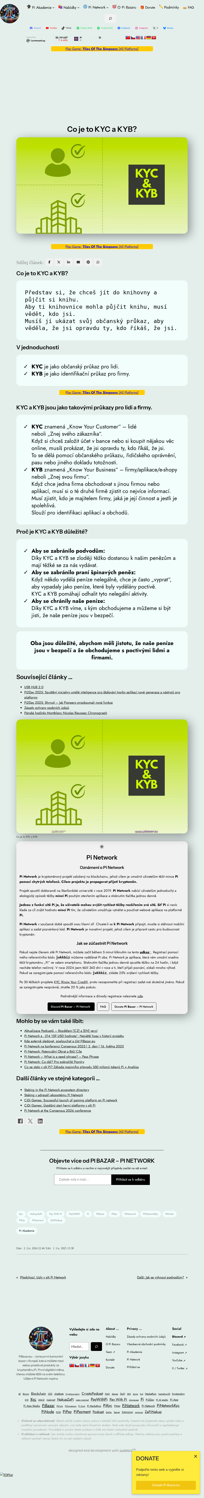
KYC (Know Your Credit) (71, 982)
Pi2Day (150, 1400)
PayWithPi (74, 1214)
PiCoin (60, 1406)
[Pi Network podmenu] (107, 7)
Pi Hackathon (94, 1406)
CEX (50, 1394)
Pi (88, 1214)
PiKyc (114, 1214)
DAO (107, 1394)
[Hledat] (96, 1346)
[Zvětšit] (182, 724)
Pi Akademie (26, 1231)
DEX (129, 1394)
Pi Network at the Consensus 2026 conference (57, 1110)
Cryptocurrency (73, 1394)
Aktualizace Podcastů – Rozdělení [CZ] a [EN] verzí (60, 1030)
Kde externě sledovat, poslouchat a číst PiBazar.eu (59, 1041)
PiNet (117, 1406)
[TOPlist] (6, 1475)
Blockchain (38, 1393)
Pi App (174, 1400)
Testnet (117, 1412)
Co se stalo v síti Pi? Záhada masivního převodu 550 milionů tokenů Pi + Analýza (81, 1067)
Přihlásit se (133, 1367)
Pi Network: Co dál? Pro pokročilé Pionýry (54, 1061)
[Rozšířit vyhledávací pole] (110, 18)
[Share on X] (30, 1121)
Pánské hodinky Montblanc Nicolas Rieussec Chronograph (65, 712)
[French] (143, 38)
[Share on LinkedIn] (40, 1121)
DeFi (122, 1394)
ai (20, 1394)
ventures (139, 1412)
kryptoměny (178, 1394)
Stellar (109, 1412)
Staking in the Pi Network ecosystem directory (56, 1089)
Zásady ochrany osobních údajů (46, 707)
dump (135, 1394)
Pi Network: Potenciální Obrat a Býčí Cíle (53, 1051)
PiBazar (100, 1214)
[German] (148, 38)
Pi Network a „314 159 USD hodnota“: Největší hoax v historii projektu (74, 1035)
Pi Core (81, 1406)
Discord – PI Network (70, 1007)
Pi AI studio (162, 1400)
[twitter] (59, 262)
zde (140, 996)
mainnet (51, 1400)
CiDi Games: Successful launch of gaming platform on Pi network (70, 1100)
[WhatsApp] (98, 262)
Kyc (21, 1214)
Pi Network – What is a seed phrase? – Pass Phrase (61, 1056)
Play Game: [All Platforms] (102, 48)
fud (141, 1394)
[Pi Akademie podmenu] (53, 7)
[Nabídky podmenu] (78, 7)
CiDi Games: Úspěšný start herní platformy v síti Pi (59, 1105)
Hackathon (150, 1394)
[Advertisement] (102, 83)
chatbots (59, 1394)
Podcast (98, 1411)
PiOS (58, 1412)
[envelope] (78, 262)
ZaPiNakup (56, 1220)
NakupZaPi (36, 1214)
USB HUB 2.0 (33, 687)
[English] (138, 38)
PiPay (22, 1220)
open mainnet (82, 1399)
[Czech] (133, 38)
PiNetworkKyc (150, 1214)
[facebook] (49, 262)
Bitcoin (26, 1394)
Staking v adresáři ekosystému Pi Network (53, 1095)
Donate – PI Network (134, 1007)
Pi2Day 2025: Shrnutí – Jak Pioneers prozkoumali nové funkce (68, 702)
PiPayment (37, 1220)
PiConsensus (70, 1406)
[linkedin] (69, 262)
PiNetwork (130, 1214)
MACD (41, 1399)
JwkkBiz (126, 1450)
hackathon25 (164, 1394)
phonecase (134, 1399)
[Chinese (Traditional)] (128, 38)
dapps (115, 1394)
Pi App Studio (32, 1406)
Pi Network (148, 1406)
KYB (26, 1399)
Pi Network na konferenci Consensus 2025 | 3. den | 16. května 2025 (74, 1046)
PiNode (169, 1214)
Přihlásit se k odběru (130, 1179)
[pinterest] (88, 262)
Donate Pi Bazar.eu (166, 1485)
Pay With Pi (55, 1214)
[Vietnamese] (153, 38)
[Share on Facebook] (20, 1121)
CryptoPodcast (92, 1393)
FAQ (103, 1007)
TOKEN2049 (127, 1412)
